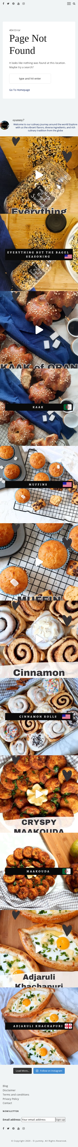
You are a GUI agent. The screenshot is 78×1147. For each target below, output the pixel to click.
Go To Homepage (19, 90)
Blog (5, 1086)
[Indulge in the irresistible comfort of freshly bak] (39, 639)
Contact (7, 1103)
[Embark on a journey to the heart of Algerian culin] (39, 329)
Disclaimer (9, 1090)
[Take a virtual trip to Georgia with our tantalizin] (39, 948)
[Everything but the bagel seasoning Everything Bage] (39, 175)
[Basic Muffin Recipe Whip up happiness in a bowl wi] (39, 562)
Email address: (12, 1119)
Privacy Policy (11, 1099)
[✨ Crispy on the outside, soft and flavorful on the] (39, 794)
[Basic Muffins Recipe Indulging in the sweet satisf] (39, 484)
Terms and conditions (16, 1094)
